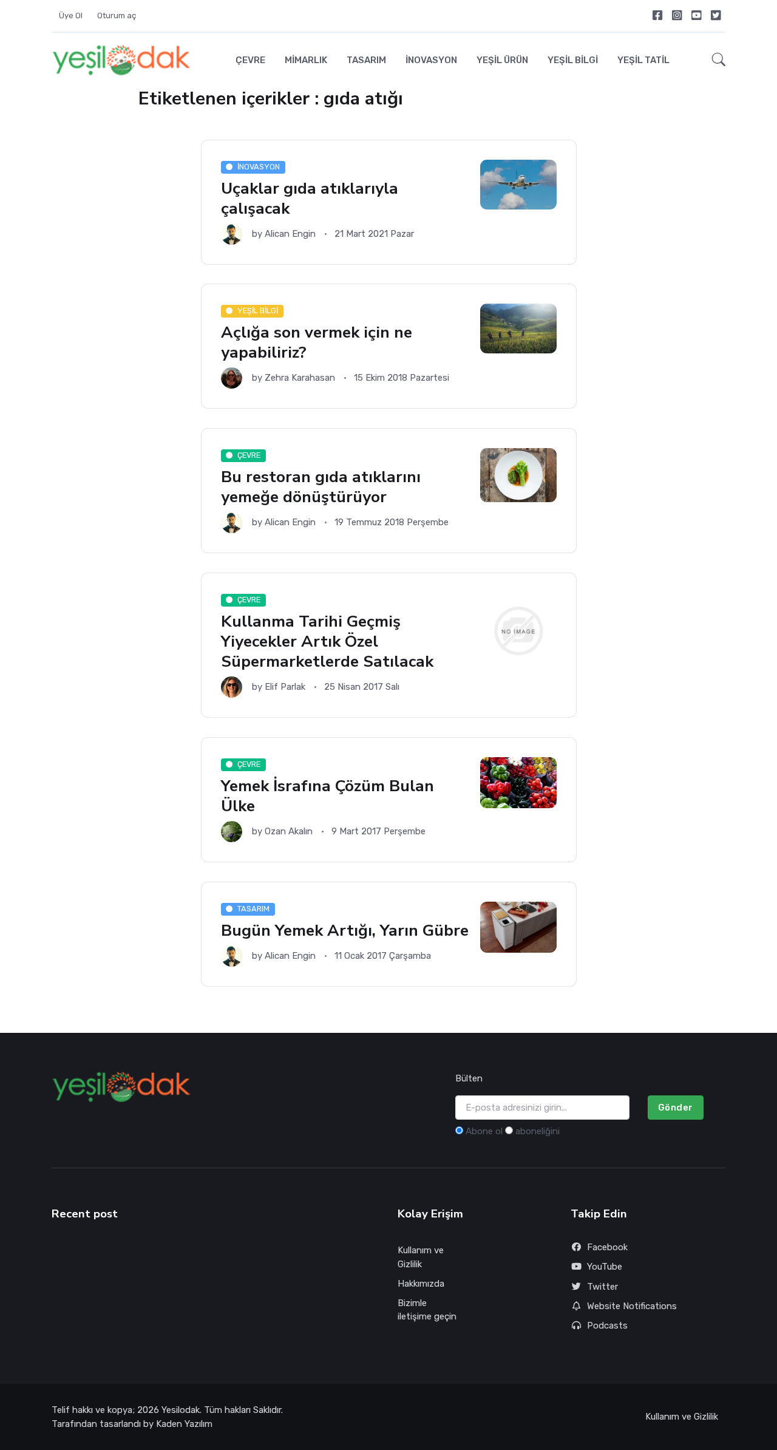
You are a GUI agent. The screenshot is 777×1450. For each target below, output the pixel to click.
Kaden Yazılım (184, 1423)
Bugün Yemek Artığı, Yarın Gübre (345, 930)
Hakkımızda (421, 1283)
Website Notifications (632, 1306)
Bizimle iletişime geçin (427, 1310)
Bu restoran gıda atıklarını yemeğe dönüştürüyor (321, 487)
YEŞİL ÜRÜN (502, 60)
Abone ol (484, 1131)
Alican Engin (290, 233)
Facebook (607, 1247)
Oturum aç (117, 15)
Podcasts (607, 1325)
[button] (715, 60)
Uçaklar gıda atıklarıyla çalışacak (309, 198)
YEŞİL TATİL (643, 60)
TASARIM (366, 60)
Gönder (675, 1107)
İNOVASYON (431, 60)
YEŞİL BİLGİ (573, 60)
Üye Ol (71, 15)
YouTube (604, 1266)
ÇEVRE (250, 60)
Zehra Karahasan (300, 378)
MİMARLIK (306, 60)
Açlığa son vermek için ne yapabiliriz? (316, 343)
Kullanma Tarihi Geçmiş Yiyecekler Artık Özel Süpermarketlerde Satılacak (327, 641)
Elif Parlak (285, 686)
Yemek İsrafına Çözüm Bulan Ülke (327, 796)
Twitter (602, 1286)
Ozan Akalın (289, 831)
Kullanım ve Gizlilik (421, 1257)
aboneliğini (537, 1131)
